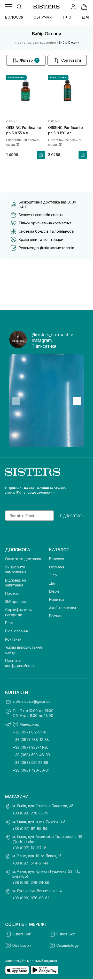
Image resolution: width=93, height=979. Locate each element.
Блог (9, 623)
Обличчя (56, 567)
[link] (84, 6)
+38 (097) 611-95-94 (29, 828)
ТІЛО (66, 17)
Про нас (12, 593)
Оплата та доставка (23, 559)
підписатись (72, 515)
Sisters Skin (65, 934)
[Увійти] (73, 6)
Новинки (56, 599)
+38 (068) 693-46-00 (31, 755)
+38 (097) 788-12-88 (31, 739)
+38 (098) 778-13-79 (30, 813)
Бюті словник (16, 631)
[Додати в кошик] (41, 155)
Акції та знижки (62, 608)
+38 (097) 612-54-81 (30, 732)
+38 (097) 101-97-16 (29, 848)
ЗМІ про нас (15, 601)
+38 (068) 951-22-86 (30, 762)
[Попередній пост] (16, 401)
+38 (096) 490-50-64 (31, 770)
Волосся (56, 559)
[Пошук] (19, 6)
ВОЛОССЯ (14, 17)
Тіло (53, 575)
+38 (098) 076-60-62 (30, 898)
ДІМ (85, 17)
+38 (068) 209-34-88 (30, 882)
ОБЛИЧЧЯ (43, 17)
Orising (12, 121)
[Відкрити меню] (8, 6)
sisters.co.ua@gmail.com (33, 701)
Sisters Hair (21, 934)
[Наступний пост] (77, 401)
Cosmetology (67, 945)
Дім (52, 583)
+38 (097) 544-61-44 (30, 863)
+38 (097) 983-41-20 (31, 747)
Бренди (56, 616)
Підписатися (44, 346)
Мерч (54, 591)
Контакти (13, 639)
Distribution (21, 945)
